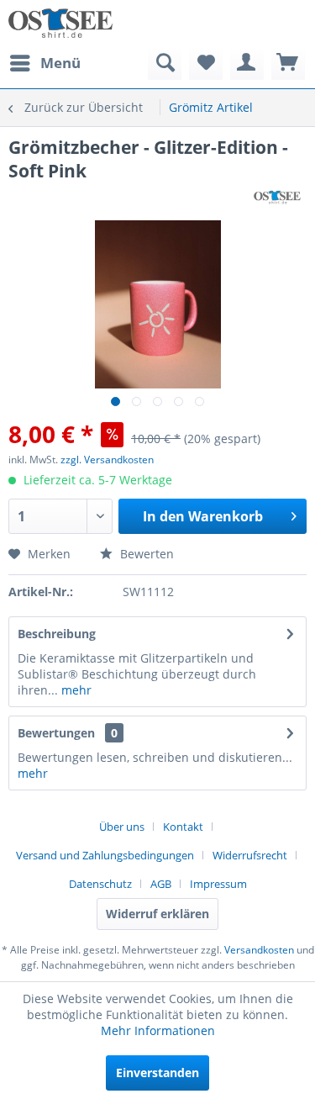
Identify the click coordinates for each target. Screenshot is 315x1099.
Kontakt (183, 826)
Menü (60, 62)
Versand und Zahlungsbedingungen (105, 855)
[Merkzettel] (206, 63)
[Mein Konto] (247, 63)
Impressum (218, 883)
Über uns (121, 826)
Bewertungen (56, 733)
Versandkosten (259, 950)
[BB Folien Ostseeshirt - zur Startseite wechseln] (60, 23)
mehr (75, 690)
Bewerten (145, 554)
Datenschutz (100, 883)
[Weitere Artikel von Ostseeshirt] (277, 197)
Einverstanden (157, 1073)
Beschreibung (57, 634)
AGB (160, 883)
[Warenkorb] (288, 63)
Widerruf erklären (157, 914)
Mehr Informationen (158, 1030)
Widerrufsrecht (250, 855)
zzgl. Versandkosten (107, 459)
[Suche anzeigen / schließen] (164, 63)
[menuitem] (44, 63)
